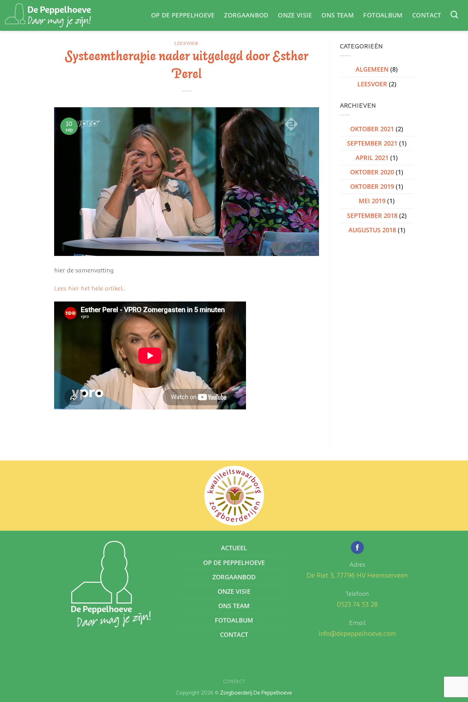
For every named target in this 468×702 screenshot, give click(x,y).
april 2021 (372, 157)
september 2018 (372, 215)
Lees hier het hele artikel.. (89, 288)
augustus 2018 (372, 230)
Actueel (234, 548)
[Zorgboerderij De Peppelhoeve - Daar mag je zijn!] (48, 15)
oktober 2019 (372, 186)
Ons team (337, 15)
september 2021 (372, 143)
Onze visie (295, 15)
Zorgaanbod (246, 15)
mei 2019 (372, 201)
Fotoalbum (383, 15)
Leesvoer (186, 43)
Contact (426, 15)
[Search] (454, 14)
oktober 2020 (372, 172)
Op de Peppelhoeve (183, 15)
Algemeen (372, 69)
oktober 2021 (372, 129)
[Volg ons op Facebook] (357, 547)
